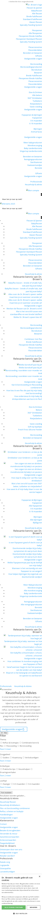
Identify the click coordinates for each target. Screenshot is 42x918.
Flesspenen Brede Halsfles (30, 36)
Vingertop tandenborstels (31, 151)
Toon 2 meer (5, 775)
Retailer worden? (7, 855)
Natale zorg (5, 862)
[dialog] (21, 896)
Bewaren (38, 72)
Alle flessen (37, 13)
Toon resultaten (6, 793)
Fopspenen (37, 117)
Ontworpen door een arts (11, 849)
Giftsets (38, 55)
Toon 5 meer (5, 749)
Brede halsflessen (34, 16)
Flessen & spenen (34, 7)
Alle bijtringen (36, 519)
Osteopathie (5, 868)
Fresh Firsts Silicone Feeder (30, 429)
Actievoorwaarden (8, 840)
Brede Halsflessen (34, 75)
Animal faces (36, 131)
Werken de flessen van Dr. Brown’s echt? (24, 308)
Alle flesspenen (35, 33)
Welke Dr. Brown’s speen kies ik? (28, 317)
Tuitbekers (37, 101)
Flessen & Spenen (34, 220)
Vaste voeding (36, 106)
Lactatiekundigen (7, 871)
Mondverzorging (35, 145)
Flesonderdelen (35, 50)
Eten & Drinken (35, 92)
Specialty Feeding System (31, 25)
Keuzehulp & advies (33, 184)
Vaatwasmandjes (34, 165)
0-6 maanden (36, 120)
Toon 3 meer (5, 760)
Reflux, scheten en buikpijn (11, 811)
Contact (3, 824)
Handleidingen (6, 814)
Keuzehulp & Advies (23, 686)
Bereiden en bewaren (32, 53)
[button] (21, 913)
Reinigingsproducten (33, 159)
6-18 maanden (35, 123)
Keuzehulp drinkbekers (10, 805)
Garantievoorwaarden (9, 837)
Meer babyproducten (33, 142)
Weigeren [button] (33, 907)
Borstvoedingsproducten (31, 67)
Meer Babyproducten (32, 585)
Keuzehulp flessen (8, 802)
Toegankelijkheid (7, 843)
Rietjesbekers (36, 104)
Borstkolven (36, 69)
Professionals (36, 181)
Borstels (38, 168)
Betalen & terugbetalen (10, 830)
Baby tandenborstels (33, 148)
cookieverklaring (7, 903)
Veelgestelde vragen (33, 58)
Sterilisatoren (36, 162)
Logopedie (4, 865)
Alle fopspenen (35, 505)
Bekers (39, 410)
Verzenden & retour (8, 833)
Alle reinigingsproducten (31, 604)
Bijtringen (38, 129)
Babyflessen (36, 10)
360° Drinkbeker (35, 98)
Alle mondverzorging (33, 590)
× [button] (39, 876)
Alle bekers (37, 95)
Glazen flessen (35, 22)
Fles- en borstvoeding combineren (15, 808)
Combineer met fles (33, 339)
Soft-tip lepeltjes (35, 426)
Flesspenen (37, 30)
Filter (5, 733)
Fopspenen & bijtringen (32, 115)
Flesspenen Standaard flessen (29, 39)
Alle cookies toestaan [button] (14, 907)
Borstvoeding (36, 64)
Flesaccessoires (35, 47)
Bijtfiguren (37, 522)
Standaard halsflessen (32, 19)
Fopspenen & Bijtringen (32, 500)
